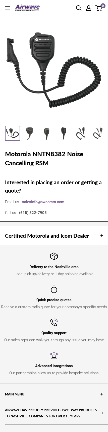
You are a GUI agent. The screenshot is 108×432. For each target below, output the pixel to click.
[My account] (88, 8)
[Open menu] (7, 8)
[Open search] (79, 8)
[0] (99, 8)
